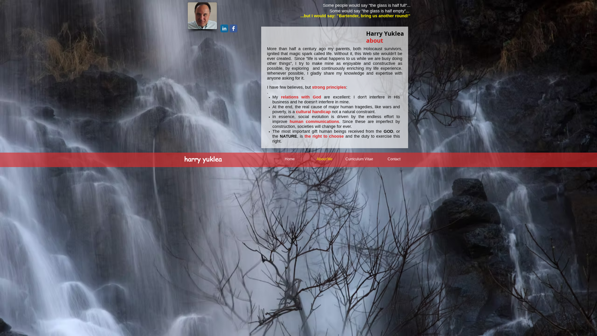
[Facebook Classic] (233, 28)
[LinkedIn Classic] (224, 28)
